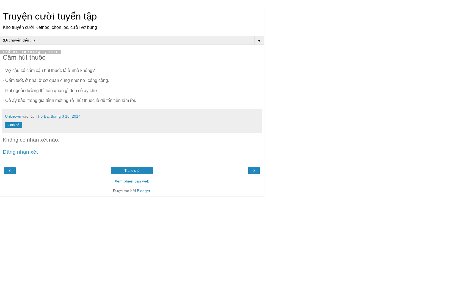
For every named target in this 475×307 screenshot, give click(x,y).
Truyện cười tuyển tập (50, 16)
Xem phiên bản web (132, 181)
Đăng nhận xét (20, 152)
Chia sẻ (13, 125)
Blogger (143, 191)
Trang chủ (132, 171)
